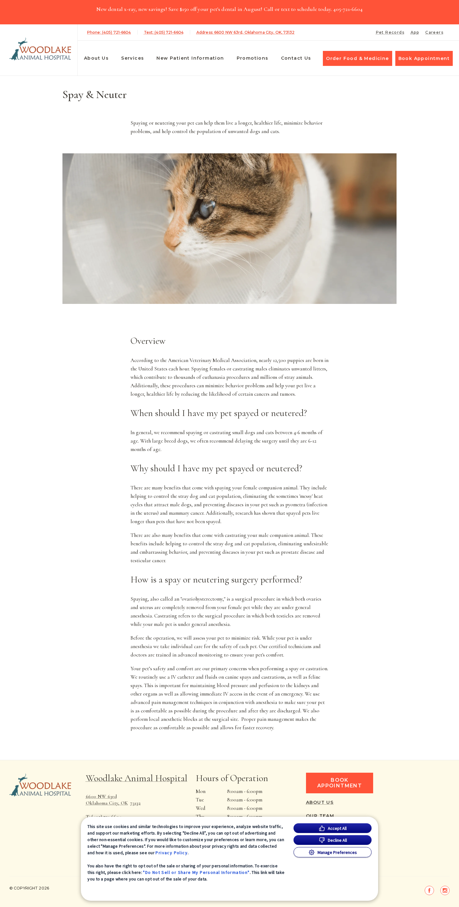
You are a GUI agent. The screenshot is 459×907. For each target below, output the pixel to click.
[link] (40, 49)
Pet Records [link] (390, 32)
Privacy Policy (171, 852)
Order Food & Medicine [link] (357, 58)
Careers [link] (434, 32)
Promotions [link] (253, 58)
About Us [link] (319, 802)
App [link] (415, 32)
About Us (96, 58)
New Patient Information (190, 58)
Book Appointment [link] (424, 58)
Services (132, 58)
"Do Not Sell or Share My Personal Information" (196, 872)
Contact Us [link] (296, 58)
